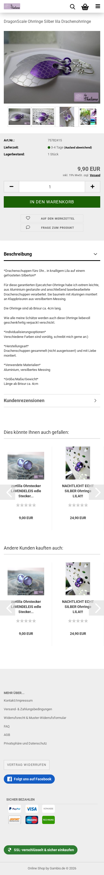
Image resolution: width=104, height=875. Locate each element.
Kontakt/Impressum (18, 700)
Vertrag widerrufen (26, 765)
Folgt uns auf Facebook (32, 779)
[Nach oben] (90, 867)
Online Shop (36, 868)
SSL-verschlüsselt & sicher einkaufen (44, 850)
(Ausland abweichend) (78, 147)
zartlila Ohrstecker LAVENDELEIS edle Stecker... (26, 491)
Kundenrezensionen (24, 400)
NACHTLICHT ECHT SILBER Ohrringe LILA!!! (78, 491)
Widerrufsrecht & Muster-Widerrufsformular (35, 718)
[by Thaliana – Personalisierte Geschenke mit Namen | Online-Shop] (10, 6)
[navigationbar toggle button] (97, 6)
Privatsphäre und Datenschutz (25, 743)
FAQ (7, 726)
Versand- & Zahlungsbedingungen (28, 709)
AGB (7, 735)
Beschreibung (18, 254)
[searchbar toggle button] (72, 6)
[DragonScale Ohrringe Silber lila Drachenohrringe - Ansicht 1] (52, 67)
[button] (7, 492)
